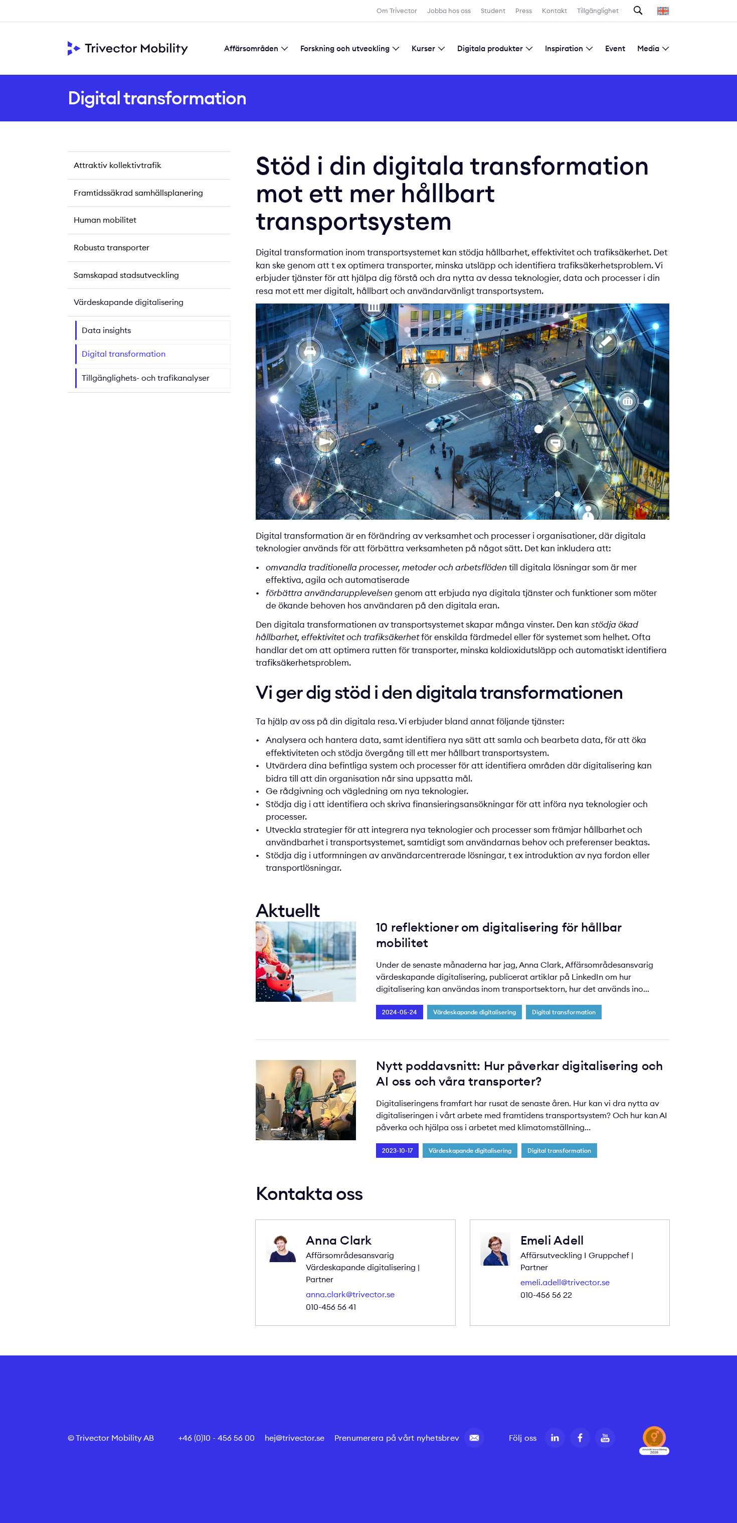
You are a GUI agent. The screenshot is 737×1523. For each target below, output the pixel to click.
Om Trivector (397, 11)
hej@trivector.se (294, 1437)
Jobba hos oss (449, 11)
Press (523, 11)
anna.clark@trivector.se (350, 1294)
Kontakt (554, 11)
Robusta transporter (111, 247)
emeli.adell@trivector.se (565, 1282)
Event (615, 48)
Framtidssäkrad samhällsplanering (138, 193)
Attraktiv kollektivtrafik (117, 165)
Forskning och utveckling (345, 48)
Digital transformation (123, 354)
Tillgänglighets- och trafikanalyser (146, 378)
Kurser (423, 48)
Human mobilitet (105, 220)
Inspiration (564, 48)
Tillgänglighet (598, 11)
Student (493, 11)
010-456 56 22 (546, 1295)
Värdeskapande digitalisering (128, 302)
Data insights (106, 330)
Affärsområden (251, 48)
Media (648, 48)
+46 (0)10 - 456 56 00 (216, 1437)
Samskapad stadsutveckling (126, 275)
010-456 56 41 (331, 1307)
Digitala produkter (490, 48)
